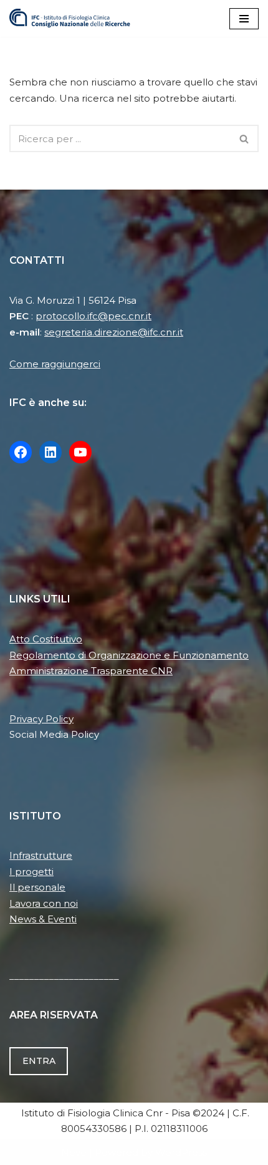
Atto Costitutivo (45, 639)
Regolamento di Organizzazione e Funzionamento (129, 655)
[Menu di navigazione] (244, 18)
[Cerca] (245, 138)
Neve (74, 1152)
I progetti (31, 871)
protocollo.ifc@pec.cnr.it (93, 316)
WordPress (181, 1152)
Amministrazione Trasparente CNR (91, 671)
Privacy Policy (41, 719)
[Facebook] (20, 452)
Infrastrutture (40, 855)
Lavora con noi (43, 903)
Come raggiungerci (54, 364)
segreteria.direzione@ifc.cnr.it (113, 332)
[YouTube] (80, 452)
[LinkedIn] (50, 452)
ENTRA (38, 1060)
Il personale (37, 887)
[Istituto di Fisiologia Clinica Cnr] (69, 18)
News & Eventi (43, 919)
